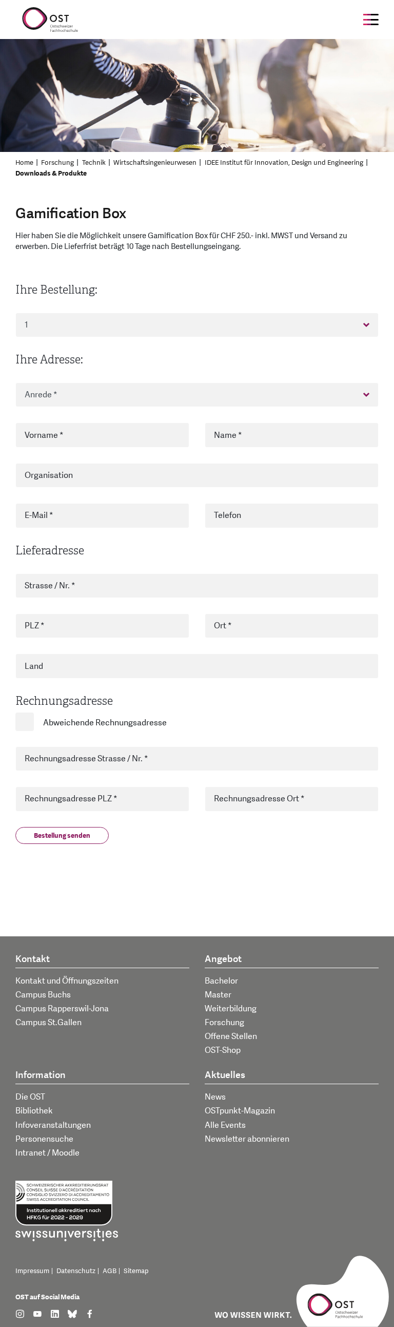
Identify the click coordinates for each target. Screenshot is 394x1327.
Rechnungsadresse (64, 701)
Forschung (57, 162)
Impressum (32, 1271)
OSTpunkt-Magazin (240, 1111)
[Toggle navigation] (371, 19)
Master (218, 995)
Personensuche (44, 1139)
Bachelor (221, 981)
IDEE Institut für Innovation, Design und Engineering (284, 162)
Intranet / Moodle (47, 1153)
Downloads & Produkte (51, 173)
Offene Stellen (231, 1036)
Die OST (30, 1097)
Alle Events (225, 1125)
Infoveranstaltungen (53, 1125)
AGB (109, 1271)
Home (24, 162)
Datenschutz (75, 1271)
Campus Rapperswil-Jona (62, 1008)
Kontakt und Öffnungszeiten (67, 981)
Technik (94, 162)
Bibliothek (34, 1111)
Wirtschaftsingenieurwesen (154, 162)
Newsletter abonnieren (247, 1139)
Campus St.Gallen (48, 1022)
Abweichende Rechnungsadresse (105, 722)
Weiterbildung (231, 1008)
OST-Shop (223, 1050)
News (215, 1097)
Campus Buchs (43, 995)
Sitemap (136, 1271)
